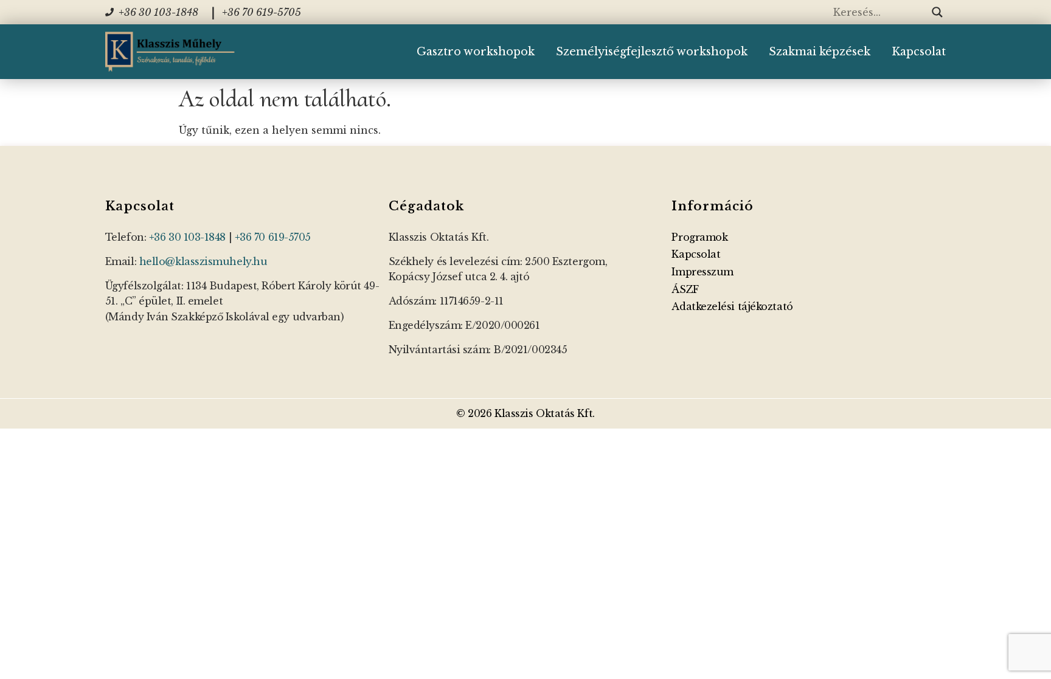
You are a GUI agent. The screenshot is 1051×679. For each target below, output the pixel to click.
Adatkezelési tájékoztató (732, 306)
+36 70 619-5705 (273, 237)
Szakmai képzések (819, 51)
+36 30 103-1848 (187, 237)
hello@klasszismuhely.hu (203, 261)
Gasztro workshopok (476, 51)
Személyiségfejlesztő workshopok (651, 51)
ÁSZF (684, 289)
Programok (699, 237)
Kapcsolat (919, 51)
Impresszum (702, 272)
